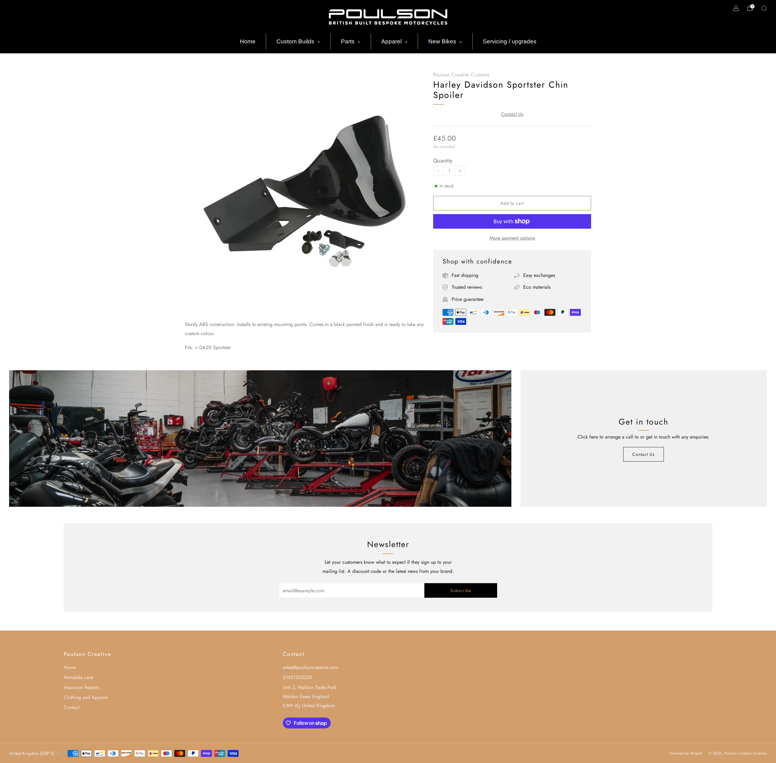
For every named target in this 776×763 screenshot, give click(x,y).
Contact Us (512, 114)
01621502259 (297, 677)
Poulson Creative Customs (461, 74)
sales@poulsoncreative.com (310, 667)
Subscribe (460, 590)
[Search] (764, 8)
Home (70, 667)
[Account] (736, 8)
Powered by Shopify (686, 753)
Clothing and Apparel (86, 697)
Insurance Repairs (81, 687)
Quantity (443, 160)
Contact (71, 707)
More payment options (512, 237)
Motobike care (78, 677)
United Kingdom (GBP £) (31, 753)
